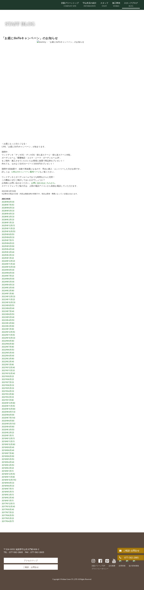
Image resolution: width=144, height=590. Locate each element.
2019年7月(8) (8, 453)
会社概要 (112, 566)
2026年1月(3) (8, 222)
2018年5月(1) (8, 491)
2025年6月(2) (8, 243)
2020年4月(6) (8, 426)
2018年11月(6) (8, 477)
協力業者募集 (134, 566)
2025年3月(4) (8, 252)
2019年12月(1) (8, 438)
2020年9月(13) (8, 412)
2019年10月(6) (8, 444)
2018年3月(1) (8, 494)
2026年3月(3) (8, 216)
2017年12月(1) (8, 503)
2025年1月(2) (8, 258)
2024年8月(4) (8, 273)
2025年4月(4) (8, 249)
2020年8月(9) (8, 415)
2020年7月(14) (8, 417)
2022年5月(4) (8, 352)
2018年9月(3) (8, 483)
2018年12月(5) (8, 474)
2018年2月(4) (8, 497)
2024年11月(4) (8, 264)
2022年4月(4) (8, 355)
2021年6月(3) (8, 385)
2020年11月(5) (8, 406)
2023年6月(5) (8, 314)
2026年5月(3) (8, 210)
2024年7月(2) (8, 276)
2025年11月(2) (8, 228)
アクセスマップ (31, 560)
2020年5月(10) (8, 423)
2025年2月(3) (8, 255)
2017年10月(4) (8, 506)
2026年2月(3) (8, 219)
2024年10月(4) (8, 267)
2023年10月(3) (8, 302)
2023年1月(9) (8, 329)
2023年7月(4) (8, 311)
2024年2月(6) (8, 290)
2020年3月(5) (8, 429)
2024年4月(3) (8, 284)
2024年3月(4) (8, 287)
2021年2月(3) (8, 397)
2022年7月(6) (8, 346)
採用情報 (122, 566)
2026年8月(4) (8, 202)
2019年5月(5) (8, 459)
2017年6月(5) (8, 515)
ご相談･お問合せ (131, 550)
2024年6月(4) (8, 278)
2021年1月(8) (8, 400)
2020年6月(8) (8, 420)
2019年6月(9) (8, 456)
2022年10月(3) (8, 338)
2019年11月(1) (8, 441)
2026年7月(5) (8, 205)
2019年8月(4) (8, 450)
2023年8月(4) (8, 308)
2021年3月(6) (8, 394)
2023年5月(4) (8, 317)
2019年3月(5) (8, 465)
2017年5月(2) (8, 518)
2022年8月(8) (8, 344)
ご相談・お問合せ (31, 567)
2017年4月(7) (8, 521)
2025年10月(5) (8, 231)
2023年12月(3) (8, 296)
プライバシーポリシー (100, 569)
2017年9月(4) (8, 509)
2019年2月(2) (8, 468)
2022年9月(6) (8, 341)
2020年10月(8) (8, 409)
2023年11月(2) (8, 299)
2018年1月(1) (8, 500)
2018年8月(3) (8, 486)
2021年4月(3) (8, 391)
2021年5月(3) (8, 388)
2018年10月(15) (9, 480)
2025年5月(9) (8, 246)
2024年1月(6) (8, 293)
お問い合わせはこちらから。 (44, 183)
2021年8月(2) (8, 379)
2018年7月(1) (8, 488)
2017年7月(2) (8, 512)
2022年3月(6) (8, 358)
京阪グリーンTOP (98, 566)
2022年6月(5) (8, 349)
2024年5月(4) (8, 281)
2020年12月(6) (8, 403)
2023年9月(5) (8, 305)
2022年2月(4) (8, 361)
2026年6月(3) (8, 207)
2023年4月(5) (8, 320)
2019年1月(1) (8, 471)
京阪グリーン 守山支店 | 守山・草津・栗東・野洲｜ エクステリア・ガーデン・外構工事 (33, 4)
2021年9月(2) (8, 376)
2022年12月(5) (8, 332)
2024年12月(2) (8, 261)
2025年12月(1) (8, 225)
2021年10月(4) (8, 373)
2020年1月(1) (8, 435)
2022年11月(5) (8, 335)
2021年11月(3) (8, 370)
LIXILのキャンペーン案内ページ (26, 172)
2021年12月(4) (8, 367)
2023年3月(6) (8, 323)
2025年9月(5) (8, 234)
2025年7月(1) (8, 240)
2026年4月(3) (8, 213)
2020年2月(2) (8, 432)
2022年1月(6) (8, 364)
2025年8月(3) (8, 237)
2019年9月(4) (8, 447)
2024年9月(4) (8, 270)
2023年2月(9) (8, 326)
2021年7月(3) (8, 382)
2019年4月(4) (8, 462)
